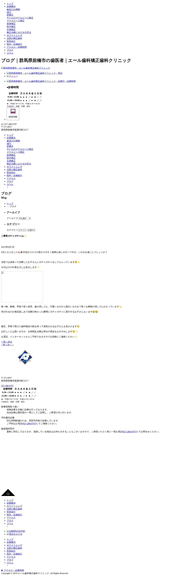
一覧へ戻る (6, 342)
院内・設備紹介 (14, 44)
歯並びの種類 (13, 9)
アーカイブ (12, 218)
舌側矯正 (11, 29)
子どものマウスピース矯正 (20, 18)
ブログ (10, 50)
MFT (9, 12)
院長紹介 (11, 41)
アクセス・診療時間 (17, 47)
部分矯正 (11, 26)
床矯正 (10, 15)
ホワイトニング (14, 35)
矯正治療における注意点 (19, 32)
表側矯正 (11, 23)
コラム (10, 53)
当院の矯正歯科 (14, 38)
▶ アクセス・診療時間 (12, 570)
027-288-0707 (7, 386)
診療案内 (11, 6)
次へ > (10, 345)
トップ (10, 3)
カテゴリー (12, 230)
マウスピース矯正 (15, 21)
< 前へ (4, 345)
